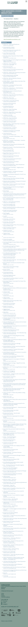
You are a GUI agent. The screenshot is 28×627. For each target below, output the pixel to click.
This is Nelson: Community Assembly (11, 101)
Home (2, 593)
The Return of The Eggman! (9, 372)
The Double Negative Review (9, 276)
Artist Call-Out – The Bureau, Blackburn (12, 539)
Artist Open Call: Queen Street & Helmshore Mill (13, 145)
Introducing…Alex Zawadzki (9, 223)
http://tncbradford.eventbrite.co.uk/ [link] (12, 39)
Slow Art (9, 574)
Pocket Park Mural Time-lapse (9, 122)
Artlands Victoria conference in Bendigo (11, 344)
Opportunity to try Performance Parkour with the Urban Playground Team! (14, 434)
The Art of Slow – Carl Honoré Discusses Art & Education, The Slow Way (13, 542)
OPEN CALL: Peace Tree (9, 98)
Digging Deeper (9, 310)
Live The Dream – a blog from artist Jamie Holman (14, 374)
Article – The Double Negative (9, 438)
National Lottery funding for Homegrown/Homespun (14, 182)
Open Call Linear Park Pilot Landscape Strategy (13, 179)
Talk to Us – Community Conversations (11, 202)
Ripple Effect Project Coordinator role (11, 154)
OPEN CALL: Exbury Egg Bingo (9, 65)
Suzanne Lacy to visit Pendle (9, 552)
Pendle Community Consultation (10, 211)
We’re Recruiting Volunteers (9, 440)
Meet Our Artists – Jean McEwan (10, 507)
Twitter (4, 602)
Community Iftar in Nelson (8, 48)
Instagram (5, 604)
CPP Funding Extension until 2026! (10, 76)
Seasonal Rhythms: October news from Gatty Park (14, 347)
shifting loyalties (9, 477)
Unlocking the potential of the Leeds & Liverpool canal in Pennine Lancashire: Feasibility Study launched (14, 194)
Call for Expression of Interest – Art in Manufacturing (14, 333)
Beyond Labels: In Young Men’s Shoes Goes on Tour (14, 489)
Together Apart (8, 234)
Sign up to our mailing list (10, 606)
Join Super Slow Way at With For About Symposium (14, 562)
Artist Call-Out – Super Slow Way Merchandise (13, 555)
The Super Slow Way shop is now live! (11, 330)
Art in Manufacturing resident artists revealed (13, 463)
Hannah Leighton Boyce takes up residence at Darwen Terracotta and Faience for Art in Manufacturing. (15, 250)
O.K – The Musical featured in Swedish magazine (13, 466)
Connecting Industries (8, 273)
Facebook (5, 601)
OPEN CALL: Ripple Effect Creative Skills (12, 113)
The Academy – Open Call (9, 486)
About (2, 594)
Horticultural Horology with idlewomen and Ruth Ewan (14, 571)
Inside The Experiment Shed (9, 258)
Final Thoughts (8, 214)
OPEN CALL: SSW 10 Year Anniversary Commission (14, 73)
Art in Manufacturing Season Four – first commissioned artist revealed (12, 254)
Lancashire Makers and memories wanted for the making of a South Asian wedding (13, 404)
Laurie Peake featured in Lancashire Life (12, 51)
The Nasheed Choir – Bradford (10, 128)
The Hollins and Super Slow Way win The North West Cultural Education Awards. (14, 380)
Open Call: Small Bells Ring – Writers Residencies (13, 165)
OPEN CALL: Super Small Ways (10, 110)
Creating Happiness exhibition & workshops (12, 474)
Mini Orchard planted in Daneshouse (11, 157)
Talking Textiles (8, 298)
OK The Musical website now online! (10, 411)
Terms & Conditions (5, 597)
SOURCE (10, 621)
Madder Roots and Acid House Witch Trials (12, 301)
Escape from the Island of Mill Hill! (10, 513)
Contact (3, 596)
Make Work (9, 313)
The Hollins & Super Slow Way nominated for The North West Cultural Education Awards (13, 389)
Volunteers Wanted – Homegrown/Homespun (13, 172)
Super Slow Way (14, 3)
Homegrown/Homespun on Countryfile (11, 131)
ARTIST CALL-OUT (8, 397)
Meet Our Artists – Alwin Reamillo (10, 500)
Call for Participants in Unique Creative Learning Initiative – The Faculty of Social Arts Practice (13, 558)
